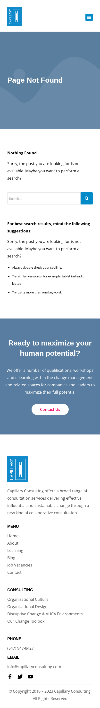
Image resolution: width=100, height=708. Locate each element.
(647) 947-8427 (20, 648)
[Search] (87, 198)
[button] (89, 17)
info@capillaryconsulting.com (34, 666)
